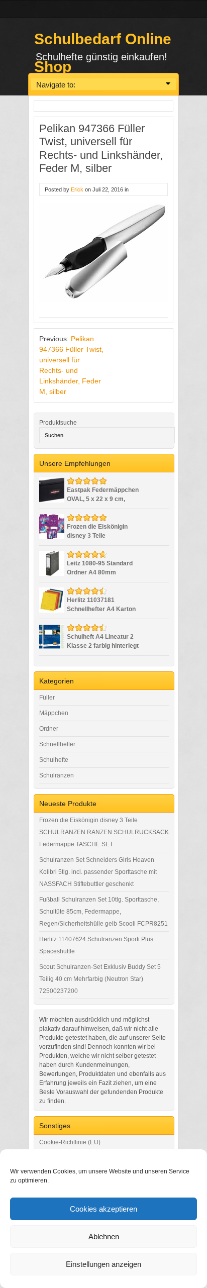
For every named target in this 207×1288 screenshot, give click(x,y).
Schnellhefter (57, 744)
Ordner (48, 728)
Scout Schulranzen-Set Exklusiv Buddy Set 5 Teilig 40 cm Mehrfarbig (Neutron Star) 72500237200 (100, 979)
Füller (47, 697)
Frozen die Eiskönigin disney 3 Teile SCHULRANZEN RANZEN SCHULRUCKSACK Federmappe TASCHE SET (104, 832)
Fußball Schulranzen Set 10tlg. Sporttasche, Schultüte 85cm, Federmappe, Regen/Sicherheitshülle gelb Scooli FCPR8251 (103, 911)
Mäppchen (53, 713)
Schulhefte (53, 759)
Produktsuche (58, 422)
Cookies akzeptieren (103, 1209)
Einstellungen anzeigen (103, 1264)
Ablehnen (103, 1236)
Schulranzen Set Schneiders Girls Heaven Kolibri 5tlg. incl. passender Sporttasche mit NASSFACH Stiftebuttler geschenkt (98, 871)
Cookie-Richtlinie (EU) (69, 1142)
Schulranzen (56, 775)
